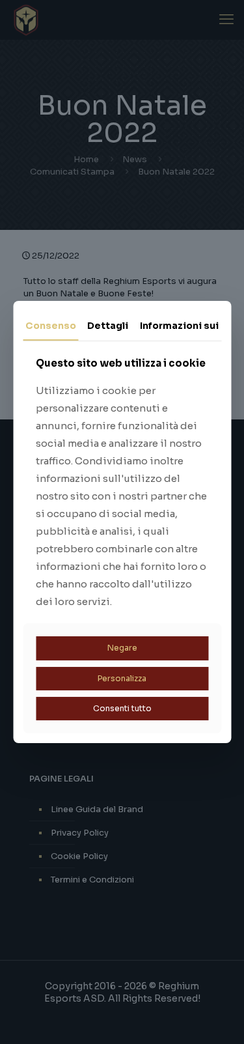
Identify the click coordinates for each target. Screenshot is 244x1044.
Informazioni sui (179, 326)
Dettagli (107, 326)
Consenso (50, 326)
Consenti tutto (122, 708)
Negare (122, 648)
